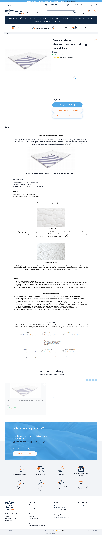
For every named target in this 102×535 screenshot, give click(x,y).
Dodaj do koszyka (66, 105)
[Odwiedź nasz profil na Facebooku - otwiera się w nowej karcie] (6, 5)
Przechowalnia (32, 509)
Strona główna (7, 33)
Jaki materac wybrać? (72, 5)
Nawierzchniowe (36, 33)
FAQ (96, 5)
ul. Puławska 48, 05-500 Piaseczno (62, 510)
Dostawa (7, 516)
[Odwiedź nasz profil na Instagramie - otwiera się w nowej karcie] (8, 5)
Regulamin (31, 516)
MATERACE (15, 33)
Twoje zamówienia (33, 505)
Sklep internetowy (50, 533)
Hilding (54, 52)
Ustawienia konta (33, 507)
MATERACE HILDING (25, 33)
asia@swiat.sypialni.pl (61, 507)
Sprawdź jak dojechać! (70, 1)
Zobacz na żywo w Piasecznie (67, 116)
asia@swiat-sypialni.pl (41, 442)
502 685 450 (52, 5)
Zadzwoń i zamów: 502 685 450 (67, 110)
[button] (73, 12)
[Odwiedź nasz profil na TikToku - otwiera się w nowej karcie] (11, 5)
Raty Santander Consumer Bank (12, 518)
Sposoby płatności (9, 520)
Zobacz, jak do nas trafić (23, 454)
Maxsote (94, 531)
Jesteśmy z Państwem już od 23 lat (37, 525)
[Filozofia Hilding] (51, 345)
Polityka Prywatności (33, 518)
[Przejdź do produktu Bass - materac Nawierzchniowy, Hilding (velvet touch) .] (25, 390)
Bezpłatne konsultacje (86, 5)
